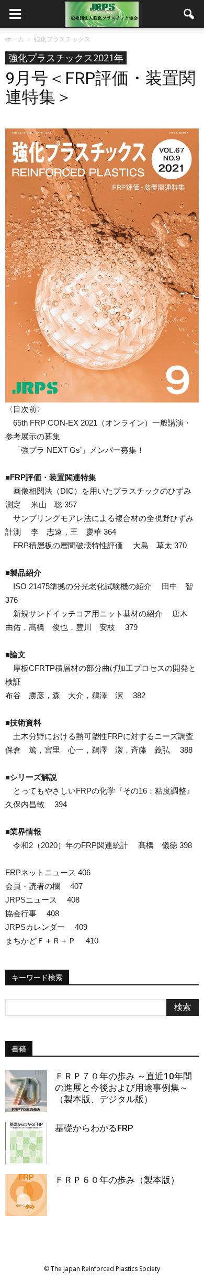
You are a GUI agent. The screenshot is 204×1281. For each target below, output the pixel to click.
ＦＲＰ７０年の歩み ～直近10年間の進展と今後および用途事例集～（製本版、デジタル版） (123, 1087)
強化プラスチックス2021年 (65, 57)
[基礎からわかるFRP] (26, 1143)
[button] (189, 14)
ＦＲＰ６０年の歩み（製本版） (117, 1180)
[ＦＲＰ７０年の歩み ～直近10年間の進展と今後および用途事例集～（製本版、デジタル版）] (26, 1091)
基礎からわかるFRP (94, 1128)
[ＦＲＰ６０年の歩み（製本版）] (26, 1195)
